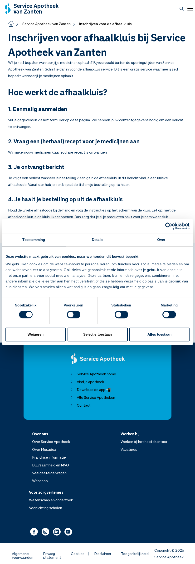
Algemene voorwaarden (22, 553)
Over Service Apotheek (51, 441)
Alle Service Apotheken (96, 397)
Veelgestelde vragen (49, 472)
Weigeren (36, 334)
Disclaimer (102, 553)
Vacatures (129, 449)
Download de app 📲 (94, 389)
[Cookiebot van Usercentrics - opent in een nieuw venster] (169, 226)
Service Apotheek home (96, 373)
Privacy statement (52, 553)
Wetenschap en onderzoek (51, 500)
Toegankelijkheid (135, 553)
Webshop (40, 480)
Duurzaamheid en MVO (50, 465)
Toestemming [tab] (33, 240)
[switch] (73, 314)
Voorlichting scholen (45, 507)
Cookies (77, 553)
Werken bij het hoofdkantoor (144, 441)
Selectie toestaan (97, 334)
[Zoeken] (182, 9)
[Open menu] (189, 8)
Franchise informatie (49, 457)
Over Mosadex (44, 449)
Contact (84, 405)
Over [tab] (161, 240)
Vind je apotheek (90, 381)
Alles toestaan (159, 334)
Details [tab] (97, 240)
